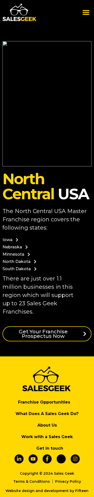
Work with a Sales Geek (47, 436)
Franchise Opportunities (44, 402)
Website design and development (37, 490)
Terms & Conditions (31, 481)
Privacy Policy (68, 481)
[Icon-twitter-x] (61, 458)
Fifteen (81, 490)
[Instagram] (75, 458)
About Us (47, 425)
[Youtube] (33, 458)
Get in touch (49, 448)
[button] (85, 12)
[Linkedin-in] (19, 458)
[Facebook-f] (47, 458)
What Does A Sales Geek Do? (47, 413)
